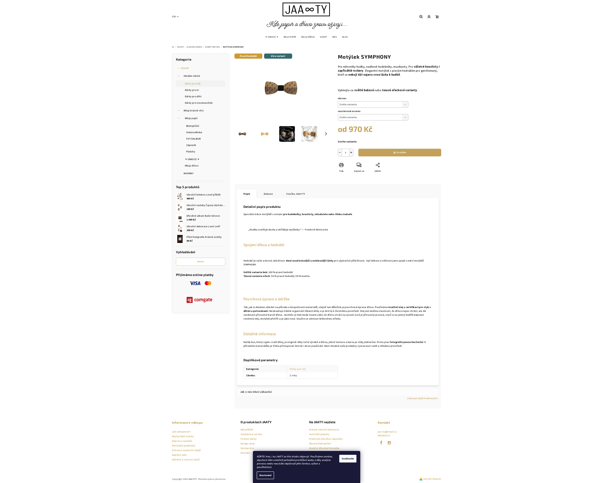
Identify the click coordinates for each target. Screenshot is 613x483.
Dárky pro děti (193, 96)
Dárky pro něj (192, 83)
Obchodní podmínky (184, 445)
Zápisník (191, 145)
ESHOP (185, 68)
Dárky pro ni (192, 90)
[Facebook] (381, 442)
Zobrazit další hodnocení (422, 398)
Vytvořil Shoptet (432, 479)
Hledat (200, 261)
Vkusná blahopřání (320, 443)
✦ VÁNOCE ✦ (192, 159)
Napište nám (179, 455)
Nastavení (265, 475)
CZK (174, 16)
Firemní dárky (249, 439)
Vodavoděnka (194, 132)
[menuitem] (272, 37)
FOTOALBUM (193, 139)
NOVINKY (189, 173)
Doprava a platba (182, 441)
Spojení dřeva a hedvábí (263, 245)
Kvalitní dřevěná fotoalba (324, 448)
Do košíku (401, 152)
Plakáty (190, 151)
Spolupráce (247, 448)
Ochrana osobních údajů (186, 450)
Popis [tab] (246, 194)
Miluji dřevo (192, 165)
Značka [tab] (295, 194)
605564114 (384, 435)
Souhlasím (348, 458)
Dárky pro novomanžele (199, 103)
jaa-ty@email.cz (387, 431)
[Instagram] (389, 442)
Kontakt (245, 453)
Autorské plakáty (319, 434)
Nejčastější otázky (183, 436)
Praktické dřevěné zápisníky (326, 439)
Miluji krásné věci (194, 110)
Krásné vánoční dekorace (324, 429)
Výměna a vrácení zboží (186, 459)
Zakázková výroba (251, 434)
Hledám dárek (192, 76)
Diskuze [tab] (268, 194)
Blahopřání (192, 126)
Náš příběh (247, 429)
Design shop (248, 443)
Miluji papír (191, 118)
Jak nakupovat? (181, 431)
